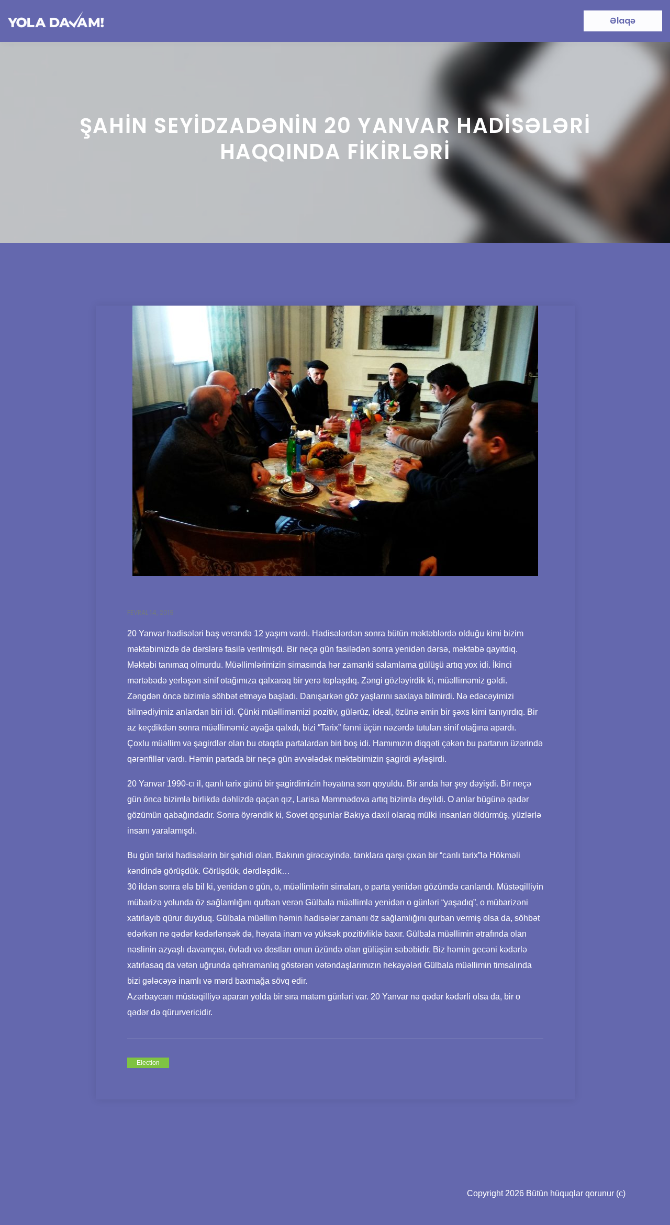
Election (148, 1062)
